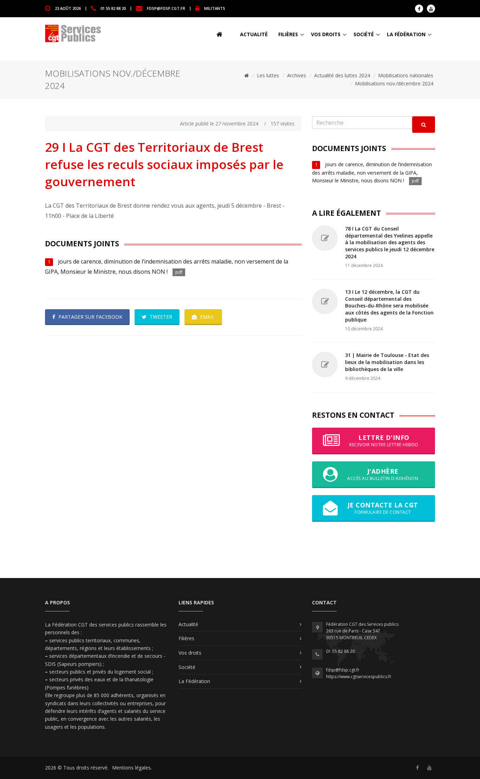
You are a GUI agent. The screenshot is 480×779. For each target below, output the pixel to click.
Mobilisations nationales (405, 75)
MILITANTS (214, 8)
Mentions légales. (132, 767)
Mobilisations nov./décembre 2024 (394, 83)
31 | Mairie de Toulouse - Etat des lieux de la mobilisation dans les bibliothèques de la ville (387, 362)
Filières (288, 34)
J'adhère (382, 474)
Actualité (254, 34)
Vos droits (325, 34)
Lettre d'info (384, 440)
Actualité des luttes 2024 (342, 75)
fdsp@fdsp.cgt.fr (166, 8)
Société (363, 34)
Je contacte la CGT (383, 508)
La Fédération (406, 34)
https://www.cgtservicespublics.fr (358, 677)
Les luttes (268, 75)
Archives (296, 75)
